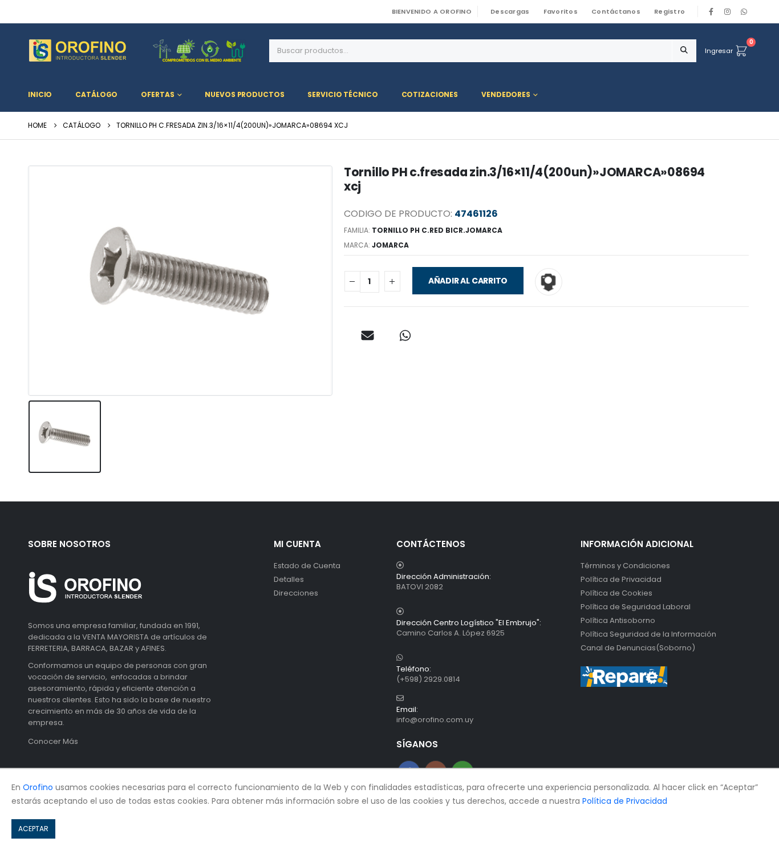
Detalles (289, 579)
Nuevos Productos (244, 94)
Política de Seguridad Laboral (636, 606)
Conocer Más (53, 741)
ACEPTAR (33, 828)
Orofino (38, 787)
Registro (669, 11)
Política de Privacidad (621, 579)
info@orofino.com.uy (434, 719)
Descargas (509, 11)
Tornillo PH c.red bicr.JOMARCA (437, 230)
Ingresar (719, 50)
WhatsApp (743, 11)
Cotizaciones (430, 94)
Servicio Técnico (342, 94)
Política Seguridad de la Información (648, 634)
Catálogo (96, 94)
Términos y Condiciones (625, 565)
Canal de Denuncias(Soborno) (638, 647)
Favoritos (560, 11)
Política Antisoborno (618, 620)
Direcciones (296, 593)
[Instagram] (727, 11)
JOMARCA (390, 245)
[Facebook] (711, 11)
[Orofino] (144, 50)
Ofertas (157, 94)
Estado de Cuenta (307, 565)
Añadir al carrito (468, 280)
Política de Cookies (616, 593)
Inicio (40, 94)
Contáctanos (615, 11)
